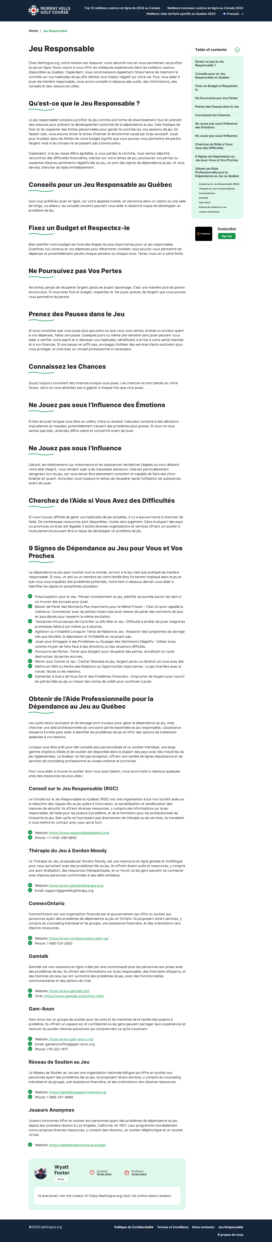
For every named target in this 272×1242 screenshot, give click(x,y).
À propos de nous (230, 1234)
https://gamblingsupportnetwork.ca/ (77, 1092)
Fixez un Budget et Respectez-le (217, 87)
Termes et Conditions (173, 1227)
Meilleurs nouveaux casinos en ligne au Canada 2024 (205, 8)
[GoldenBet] (203, 234)
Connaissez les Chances (212, 115)
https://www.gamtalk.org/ (69, 991)
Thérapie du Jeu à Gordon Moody (217, 188)
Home (33, 31)
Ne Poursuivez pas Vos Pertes (216, 98)
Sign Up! (226, 236)
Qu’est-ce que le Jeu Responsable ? (209, 63)
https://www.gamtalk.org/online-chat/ (73, 996)
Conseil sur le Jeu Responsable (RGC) (219, 184)
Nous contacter (203, 1227)
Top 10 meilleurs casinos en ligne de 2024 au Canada (122, 8)
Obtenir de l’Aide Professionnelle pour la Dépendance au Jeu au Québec (217, 172)
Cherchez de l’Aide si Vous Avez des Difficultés (214, 146)
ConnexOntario (207, 193)
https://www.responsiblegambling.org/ (79, 833)
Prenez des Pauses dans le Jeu (217, 106)
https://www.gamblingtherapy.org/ (76, 886)
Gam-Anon (205, 202)
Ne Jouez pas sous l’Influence (216, 136)
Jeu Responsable (230, 1227)
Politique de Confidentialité (133, 1227)
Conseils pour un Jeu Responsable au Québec (212, 75)
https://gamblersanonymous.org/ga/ (77, 1145)
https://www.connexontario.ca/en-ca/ (78, 938)
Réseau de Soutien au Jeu (212, 207)
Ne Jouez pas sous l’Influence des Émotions (216, 125)
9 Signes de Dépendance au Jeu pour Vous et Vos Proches (216, 158)
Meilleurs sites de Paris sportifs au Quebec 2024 (181, 14)
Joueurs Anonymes (209, 211)
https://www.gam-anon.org (70, 1039)
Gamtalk (203, 197)
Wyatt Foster (62, 1170)
